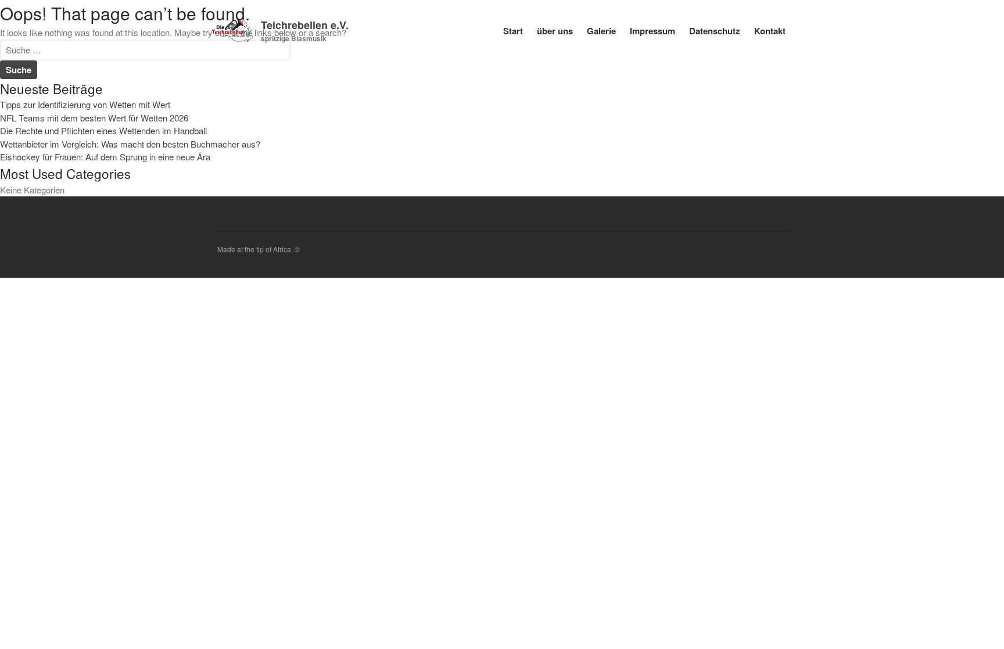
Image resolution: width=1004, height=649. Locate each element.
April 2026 (897, 473)
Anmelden (897, 600)
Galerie (601, 30)
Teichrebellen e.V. (305, 25)
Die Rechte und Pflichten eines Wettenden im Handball (932, 307)
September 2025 (908, 490)
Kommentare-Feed (912, 634)
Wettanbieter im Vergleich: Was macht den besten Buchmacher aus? (933, 341)
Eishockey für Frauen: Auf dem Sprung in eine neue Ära (933, 375)
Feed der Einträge (910, 617)
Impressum (652, 30)
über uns (555, 30)
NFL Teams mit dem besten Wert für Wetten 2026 (927, 278)
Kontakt (770, 30)
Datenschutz (714, 30)
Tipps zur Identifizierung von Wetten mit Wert (85, 104)
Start (513, 30)
